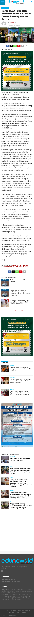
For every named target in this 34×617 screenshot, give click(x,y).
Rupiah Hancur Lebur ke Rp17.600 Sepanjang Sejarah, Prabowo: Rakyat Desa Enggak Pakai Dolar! (20, 292)
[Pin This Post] (18, 45)
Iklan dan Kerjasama (24, 610)
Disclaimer (24, 612)
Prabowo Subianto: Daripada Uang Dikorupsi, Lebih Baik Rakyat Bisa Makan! (19, 301)
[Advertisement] (17, 532)
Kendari (19, 265)
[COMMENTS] (26, 45)
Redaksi (12, 22)
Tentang (6, 610)
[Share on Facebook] (7, 45)
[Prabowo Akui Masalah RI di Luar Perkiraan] (5, 282)
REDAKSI (13, 610)
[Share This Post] (11, 45)
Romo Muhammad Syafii (16, 266)
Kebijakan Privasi (14, 612)
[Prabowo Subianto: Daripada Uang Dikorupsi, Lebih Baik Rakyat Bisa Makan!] (5, 303)
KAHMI (14, 265)
